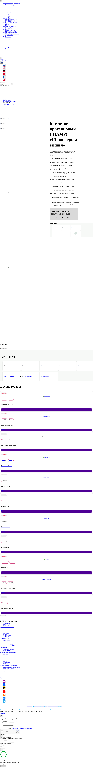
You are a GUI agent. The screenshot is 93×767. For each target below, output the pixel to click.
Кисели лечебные (8, 27)
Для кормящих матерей (4, 638)
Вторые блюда (7, 10)
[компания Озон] (12, 366)
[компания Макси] (49, 376)
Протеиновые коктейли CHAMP (11, 21)
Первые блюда (7, 9)
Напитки (6, 23)
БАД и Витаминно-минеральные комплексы (8, 665)
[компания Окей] (30, 376)
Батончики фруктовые (7, 635)
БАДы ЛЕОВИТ (8, 41)
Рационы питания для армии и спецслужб (10, 32)
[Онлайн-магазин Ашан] (66, 234)
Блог (3, 49)
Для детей (4, 36)
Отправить (2, 734)
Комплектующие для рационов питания (12, 34)
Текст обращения (3, 721)
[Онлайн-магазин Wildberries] (66, 228)
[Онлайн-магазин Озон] (57, 228)
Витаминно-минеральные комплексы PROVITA (13, 42)
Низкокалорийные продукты (10, 5)
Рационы (6, 25)
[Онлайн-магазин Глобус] (57, 234)
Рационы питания (8, 33)
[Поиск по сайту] (12, 84)
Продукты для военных (9, 35)
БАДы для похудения (6, 625)
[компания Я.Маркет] (49, 366)
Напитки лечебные (8, 28)
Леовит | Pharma (8, 15)
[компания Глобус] (67, 366)
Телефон (2, 745)
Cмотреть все (75, 235)
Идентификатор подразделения (6, 738)
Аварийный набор (8, 12)
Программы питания (8, 4)
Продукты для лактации (9, 7)
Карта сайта (2, 713)
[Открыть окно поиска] (1, 58)
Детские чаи (7, 38)
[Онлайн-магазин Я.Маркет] (76, 228)
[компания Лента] (12, 376)
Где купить (2, 59)
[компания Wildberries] (30, 366)
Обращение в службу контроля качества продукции (9, 678)
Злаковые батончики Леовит (10, 30)
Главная (4, 99)
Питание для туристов (7, 8)
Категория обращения (4, 718)
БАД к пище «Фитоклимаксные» (11, 48)
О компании (5, 50)
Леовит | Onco (7, 14)
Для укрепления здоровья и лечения (9, 26)
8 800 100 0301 (3, 674)
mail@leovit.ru (2, 676)
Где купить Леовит (3, 677)
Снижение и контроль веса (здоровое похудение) (12, 3)
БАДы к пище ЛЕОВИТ (7, 669)
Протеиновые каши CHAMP (10, 20)
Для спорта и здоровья (7, 18)
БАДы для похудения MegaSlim (10, 43)
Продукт (2, 719)
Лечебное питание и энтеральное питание (10, 13)
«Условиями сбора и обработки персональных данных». (22, 728)
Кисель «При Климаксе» (9, 47)
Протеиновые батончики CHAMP (11, 19)
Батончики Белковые (6, 636)
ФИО (1, 724)
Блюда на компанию (8, 11)
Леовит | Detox (7, 17)
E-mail (1, 727)
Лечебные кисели (8, 37)
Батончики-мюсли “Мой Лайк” (10, 31)
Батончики (7, 24)
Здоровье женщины (6, 46)
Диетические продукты (7, 624)
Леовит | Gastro (7, 16)
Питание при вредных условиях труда (10, 22)
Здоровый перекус (6, 29)
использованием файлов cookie (24, 764)
